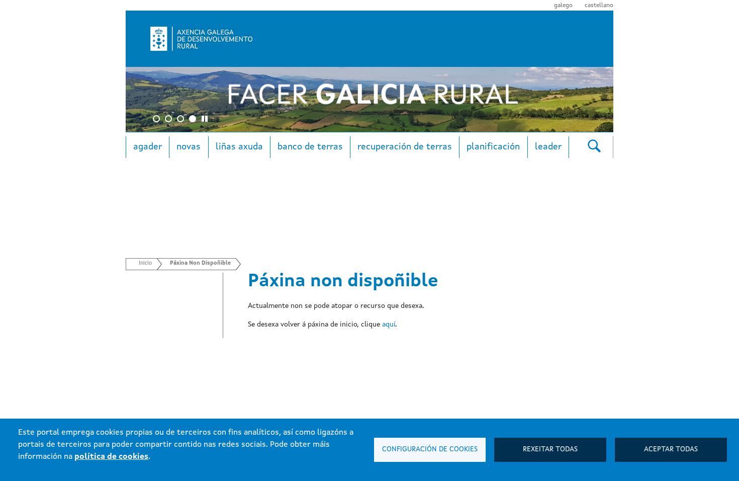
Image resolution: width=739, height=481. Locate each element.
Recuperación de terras (404, 146)
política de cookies (111, 457)
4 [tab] (194, 120)
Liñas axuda (239, 146)
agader (147, 146)
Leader (548, 146)
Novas (188, 146)
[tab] (206, 120)
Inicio (145, 263)
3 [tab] (182, 120)
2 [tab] (170, 120)
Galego (563, 6)
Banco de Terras (310, 146)
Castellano (599, 6)
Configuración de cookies (430, 449)
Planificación (493, 146)
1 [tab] (158, 120)
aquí (388, 324)
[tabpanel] (369, 99)
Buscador (594, 145)
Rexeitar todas (550, 449)
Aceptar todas (671, 449)
